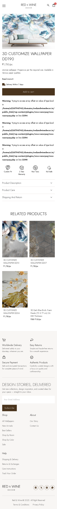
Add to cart (28, 91)
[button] (3, 5)
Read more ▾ (7, 79)
